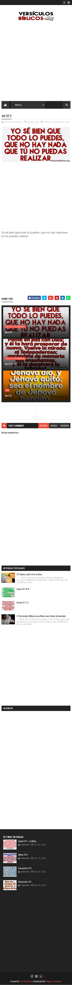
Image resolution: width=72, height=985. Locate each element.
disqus (54, 425)
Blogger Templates (54, 981)
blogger (43, 425)
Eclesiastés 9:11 (24, 868)
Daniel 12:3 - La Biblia (27, 841)
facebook (64, 425)
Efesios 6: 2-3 (22, 602)
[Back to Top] (41, 976)
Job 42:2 (8, 332)
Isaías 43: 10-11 (23, 589)
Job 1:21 (8, 395)
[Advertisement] (36, 62)
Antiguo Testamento (54, 121)
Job (67, 121)
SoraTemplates (26, 981)
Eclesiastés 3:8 (24, 881)
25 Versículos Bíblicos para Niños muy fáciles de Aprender (41, 616)
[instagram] (68, 2)
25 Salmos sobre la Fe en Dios (29, 574)
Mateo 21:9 (22, 854)
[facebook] (64, 2)
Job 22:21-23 (10, 364)
